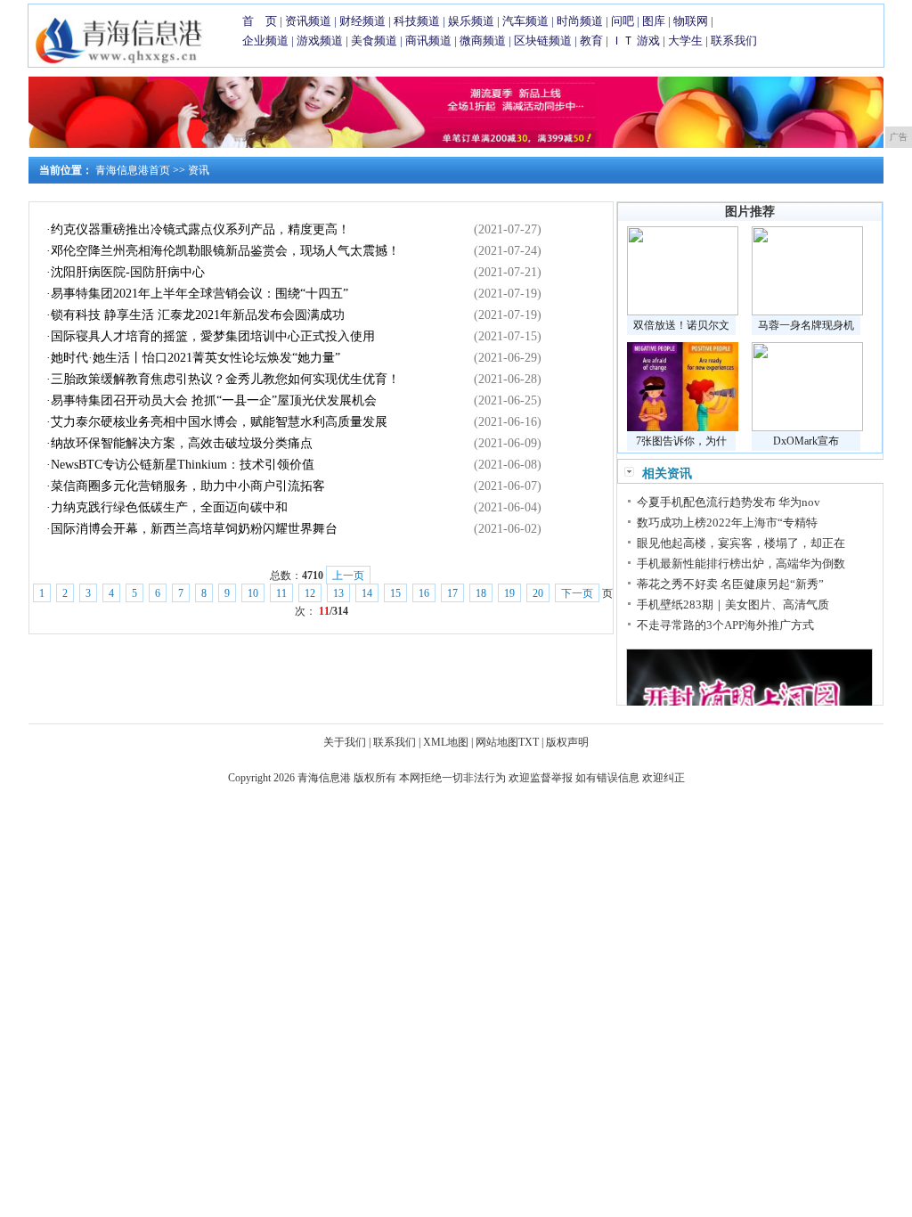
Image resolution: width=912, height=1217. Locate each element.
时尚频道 (580, 21)
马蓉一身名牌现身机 (806, 325)
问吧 (622, 21)
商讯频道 (428, 40)
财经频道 (362, 21)
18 (481, 593)
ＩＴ (622, 40)
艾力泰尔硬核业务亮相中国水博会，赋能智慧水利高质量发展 (219, 422)
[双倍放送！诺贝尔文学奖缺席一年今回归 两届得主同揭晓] (682, 312)
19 (509, 593)
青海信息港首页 (132, 170)
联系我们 (734, 40)
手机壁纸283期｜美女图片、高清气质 (733, 604)
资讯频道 (308, 21)
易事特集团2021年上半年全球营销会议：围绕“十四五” (199, 293)
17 (452, 593)
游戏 (648, 40)
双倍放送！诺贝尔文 (681, 325)
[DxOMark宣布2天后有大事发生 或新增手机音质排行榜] (807, 427)
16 (424, 593)
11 (281, 593)
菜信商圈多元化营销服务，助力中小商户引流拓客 (188, 486)
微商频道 (483, 40)
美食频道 (374, 40)
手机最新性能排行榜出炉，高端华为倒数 (741, 563)
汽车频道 (525, 21)
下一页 (577, 593)
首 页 (259, 21)
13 (338, 593)
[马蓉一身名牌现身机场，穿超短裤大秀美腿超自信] (807, 312)
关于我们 (344, 742)
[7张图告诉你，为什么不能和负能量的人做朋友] (682, 427)
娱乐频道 (471, 21)
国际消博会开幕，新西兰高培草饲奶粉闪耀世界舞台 (194, 528)
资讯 (198, 170)
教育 (591, 40)
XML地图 (445, 742)
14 (367, 593)
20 (538, 593)
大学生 (685, 40)
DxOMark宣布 (806, 441)
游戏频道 (320, 40)
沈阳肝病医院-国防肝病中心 (128, 272)
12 (310, 593)
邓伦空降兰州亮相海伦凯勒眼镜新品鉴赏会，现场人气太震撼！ (225, 250)
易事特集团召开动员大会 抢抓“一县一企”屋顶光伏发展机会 (214, 400)
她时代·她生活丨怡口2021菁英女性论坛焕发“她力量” (195, 357)
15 (395, 593)
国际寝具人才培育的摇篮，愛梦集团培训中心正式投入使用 (213, 336)
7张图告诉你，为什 (681, 441)
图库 (653, 21)
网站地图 (497, 742)
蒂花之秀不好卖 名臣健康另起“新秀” (730, 584)
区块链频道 (543, 40)
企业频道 (265, 40)
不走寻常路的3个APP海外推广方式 (725, 625)
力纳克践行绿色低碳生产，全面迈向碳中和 (169, 507)
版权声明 (567, 742)
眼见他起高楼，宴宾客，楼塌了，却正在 (741, 543)
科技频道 (417, 21)
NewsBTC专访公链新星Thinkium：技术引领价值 (182, 464)
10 (253, 593)
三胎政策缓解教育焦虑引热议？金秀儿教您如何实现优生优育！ (225, 379)
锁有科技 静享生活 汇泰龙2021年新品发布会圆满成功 (198, 315)
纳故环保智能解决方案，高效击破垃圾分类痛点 (182, 443)
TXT (528, 742)
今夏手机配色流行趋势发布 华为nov (728, 502)
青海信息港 (324, 778)
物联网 (690, 21)
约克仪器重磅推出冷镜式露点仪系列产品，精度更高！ (200, 229)
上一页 (348, 575)
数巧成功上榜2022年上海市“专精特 (727, 522)
